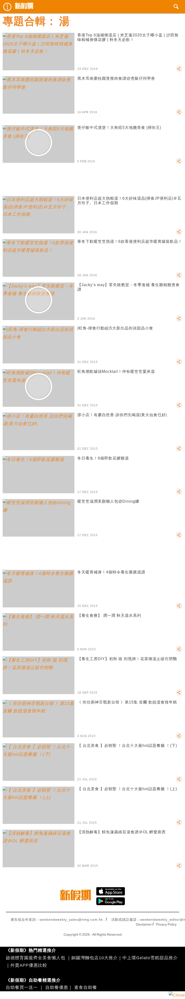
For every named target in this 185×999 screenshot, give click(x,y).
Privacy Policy (166, 924)
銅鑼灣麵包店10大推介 (94, 957)
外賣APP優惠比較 (28, 965)
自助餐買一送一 (22, 987)
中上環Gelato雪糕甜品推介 (150, 957)
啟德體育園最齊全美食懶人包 (35, 957)
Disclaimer (144, 924)
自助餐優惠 (56, 987)
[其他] (179, 70)
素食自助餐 (85, 987)
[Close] (177, 995)
